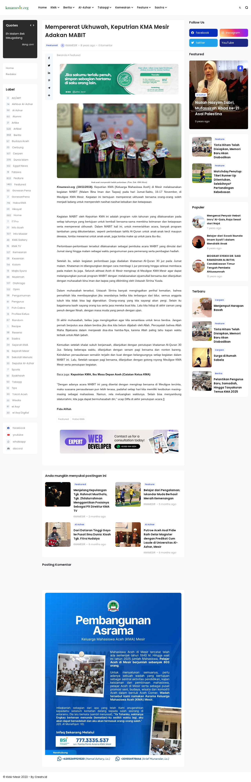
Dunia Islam (17, 160)
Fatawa (14, 172)
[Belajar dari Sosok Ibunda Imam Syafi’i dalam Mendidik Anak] (198, 242)
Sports (13, 369)
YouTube (228, 43)
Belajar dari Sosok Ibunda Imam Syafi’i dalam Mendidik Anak (225, 239)
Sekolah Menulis (19, 357)
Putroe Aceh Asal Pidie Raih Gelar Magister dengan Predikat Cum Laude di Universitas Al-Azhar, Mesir (161, 538)
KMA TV (14, 246)
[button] (240, 7)
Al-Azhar (84, 7)
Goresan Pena (19, 190)
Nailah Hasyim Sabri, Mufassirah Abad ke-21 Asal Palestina (217, 108)
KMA (54, 7)
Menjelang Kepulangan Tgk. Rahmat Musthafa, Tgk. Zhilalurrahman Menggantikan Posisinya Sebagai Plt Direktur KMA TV (91, 500)
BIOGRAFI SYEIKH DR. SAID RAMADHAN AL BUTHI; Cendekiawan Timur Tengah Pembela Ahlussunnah (224, 263)
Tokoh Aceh (17, 394)
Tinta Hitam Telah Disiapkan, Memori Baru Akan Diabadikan (227, 151)
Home (42, 7)
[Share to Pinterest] (49, 80)
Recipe (14, 326)
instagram (233, 33)
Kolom (14, 264)
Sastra (159, 7)
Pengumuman (18, 295)
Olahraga (16, 283)
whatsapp (19, 441)
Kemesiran (122, 7)
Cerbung (15, 147)
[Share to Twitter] (49, 65)
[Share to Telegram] (49, 88)
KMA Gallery (17, 240)
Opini (13, 289)
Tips (12, 388)
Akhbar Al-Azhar (20, 104)
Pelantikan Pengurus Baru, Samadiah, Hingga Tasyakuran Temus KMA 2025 (228, 385)
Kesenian (15, 258)
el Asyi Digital (18, 413)
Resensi (14, 332)
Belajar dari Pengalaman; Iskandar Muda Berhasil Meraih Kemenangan (162, 494)
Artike (13, 123)
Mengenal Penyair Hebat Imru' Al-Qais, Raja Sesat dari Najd (224, 219)
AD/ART (14, 98)
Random (15, 320)
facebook (19, 428)
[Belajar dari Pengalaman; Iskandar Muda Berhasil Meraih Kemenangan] (128, 494)
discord (18, 448)
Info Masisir (17, 234)
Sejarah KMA (17, 345)
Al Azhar (15, 110)
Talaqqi (103, 7)
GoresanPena (18, 197)
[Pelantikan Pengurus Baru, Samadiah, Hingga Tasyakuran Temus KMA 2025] (202, 381)
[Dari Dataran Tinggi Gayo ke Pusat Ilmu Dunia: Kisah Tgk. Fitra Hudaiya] (58, 534)
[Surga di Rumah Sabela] (202, 357)
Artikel (14, 129)
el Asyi (13, 406)
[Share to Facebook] (49, 58)
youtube (18, 435)
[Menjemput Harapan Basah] (202, 307)
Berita (67, 7)
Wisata (14, 400)
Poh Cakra (16, 308)
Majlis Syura (17, 271)
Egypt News (17, 166)
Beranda (62, 55)
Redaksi (11, 74)
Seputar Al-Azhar (20, 363)
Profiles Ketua (18, 314)
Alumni (14, 116)
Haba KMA (16, 203)
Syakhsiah (16, 375)
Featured (16, 184)
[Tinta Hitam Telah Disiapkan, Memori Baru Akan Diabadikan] (202, 147)
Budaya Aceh (18, 141)
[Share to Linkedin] (49, 73)
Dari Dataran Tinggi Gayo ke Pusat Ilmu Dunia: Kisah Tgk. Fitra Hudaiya (92, 534)
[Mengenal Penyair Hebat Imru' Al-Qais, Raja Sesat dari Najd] (198, 221)
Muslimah (15, 277)
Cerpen (15, 153)
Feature (142, 7)
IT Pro (13, 221)
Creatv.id (41, 777)
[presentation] (30, 25)
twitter (200, 43)
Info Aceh (15, 227)
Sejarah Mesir (18, 351)
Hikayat (14, 209)
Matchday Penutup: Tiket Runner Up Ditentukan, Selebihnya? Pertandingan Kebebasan (228, 181)
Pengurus (15, 301)
